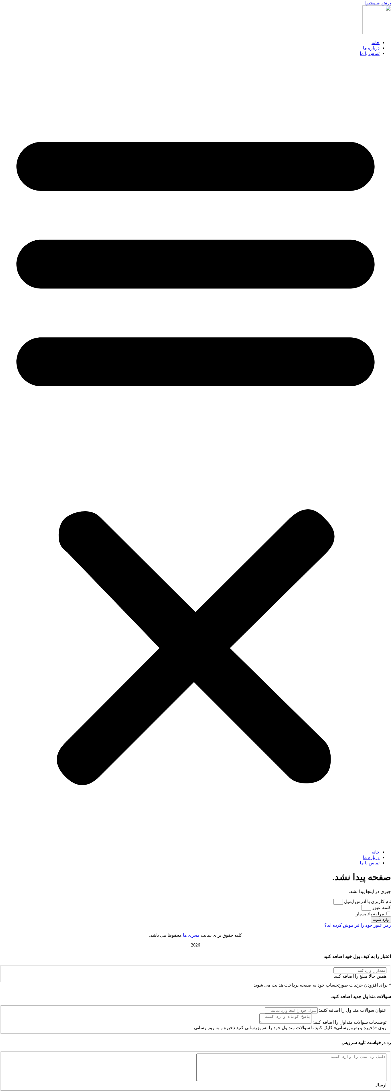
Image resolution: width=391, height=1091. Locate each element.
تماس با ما (370, 53)
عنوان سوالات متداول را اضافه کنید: (352, 1010)
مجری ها (191, 935)
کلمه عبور (381, 907)
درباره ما (371, 47)
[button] (195, 453)
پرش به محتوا (378, 2)
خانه (376, 42)
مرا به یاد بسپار (370, 913)
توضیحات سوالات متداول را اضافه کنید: (349, 1022)
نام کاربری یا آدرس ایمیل (367, 901)
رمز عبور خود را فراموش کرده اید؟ (357, 925)
